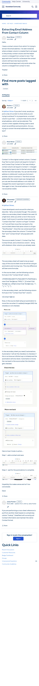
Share (4, 75)
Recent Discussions (8, 550)
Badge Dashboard (7, 555)
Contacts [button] (5, 89)
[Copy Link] (15, 39)
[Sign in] (36, 6)
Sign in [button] (18, 539)
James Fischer (11, 502)
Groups (4, 558)
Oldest (10, 101)
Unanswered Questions (19, 561)
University (26, 1)
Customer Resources (8, 553)
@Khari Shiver (9, 111)
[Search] (32, 6)
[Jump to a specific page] (35, 100)
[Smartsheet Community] (13, 6)
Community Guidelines (9, 564)
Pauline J (10, 106)
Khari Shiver (10, 37)
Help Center (16, 1)
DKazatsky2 (10, 200)
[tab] (6, 95)
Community (6, 1)
